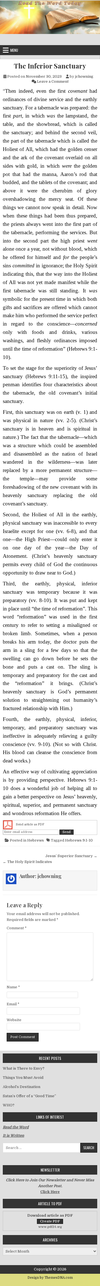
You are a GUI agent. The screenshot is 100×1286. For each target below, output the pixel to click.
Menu (14, 50)
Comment (17, 928)
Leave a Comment (53, 81)
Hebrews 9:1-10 (79, 840)
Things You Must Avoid (23, 1077)
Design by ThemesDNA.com (50, 1278)
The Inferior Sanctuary (50, 66)
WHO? (8, 1105)
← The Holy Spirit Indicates (27, 862)
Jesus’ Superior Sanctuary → (71, 856)
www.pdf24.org (50, 1227)
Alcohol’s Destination (21, 1087)
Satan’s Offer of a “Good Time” (29, 1096)
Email (13, 1004)
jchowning (84, 76)
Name (13, 987)
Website (14, 1020)
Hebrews (35, 840)
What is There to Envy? (23, 1068)
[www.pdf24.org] (7, 825)
